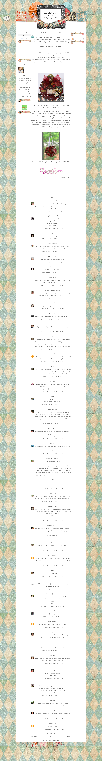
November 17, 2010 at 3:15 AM (53, 706)
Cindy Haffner (51, 233)
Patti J (51, 336)
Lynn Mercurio (51, 555)
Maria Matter (51, 683)
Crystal (25, 74)
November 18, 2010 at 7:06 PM (53, 718)
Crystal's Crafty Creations (50, 14)
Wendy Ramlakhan (51, 458)
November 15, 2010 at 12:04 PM (52, 319)
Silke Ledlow (51, 256)
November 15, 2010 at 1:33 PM (53, 404)
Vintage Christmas (36, 59)
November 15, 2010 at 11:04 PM (52, 616)
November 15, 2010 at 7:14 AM (53, 228)
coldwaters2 (51, 506)
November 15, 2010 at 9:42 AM (53, 272)
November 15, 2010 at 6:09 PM (53, 521)
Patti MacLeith (51, 711)
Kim (51, 668)
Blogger (80, 31)
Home (51, 736)
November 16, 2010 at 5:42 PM (53, 678)
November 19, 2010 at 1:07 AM (53, 729)
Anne (51, 700)
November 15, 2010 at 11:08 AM (52, 298)
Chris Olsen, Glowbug (51, 594)
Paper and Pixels (48, 42)
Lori (51, 303)
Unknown (51, 723)
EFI (51, 611)
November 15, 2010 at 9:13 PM (53, 565)
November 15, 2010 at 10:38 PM (52, 606)
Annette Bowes (51, 201)
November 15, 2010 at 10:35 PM (52, 589)
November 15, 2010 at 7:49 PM (53, 538)
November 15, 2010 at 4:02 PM (53, 439)
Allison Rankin (51, 621)
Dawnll (51, 381)
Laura (51, 570)
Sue (51, 396)
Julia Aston (51, 543)
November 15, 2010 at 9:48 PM (53, 576)
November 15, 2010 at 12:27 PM (52, 349)
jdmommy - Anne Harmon (51, 290)
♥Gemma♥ (51, 428)
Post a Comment (51, 733)
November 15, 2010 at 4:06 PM (53, 454)
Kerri (51, 655)
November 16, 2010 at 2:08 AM (53, 640)
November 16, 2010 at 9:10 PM (53, 695)
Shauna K (51, 313)
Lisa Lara (51, 493)
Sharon (51, 354)
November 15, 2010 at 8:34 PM (53, 551)
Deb (51, 366)
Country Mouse (51, 243)
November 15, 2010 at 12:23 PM (52, 332)
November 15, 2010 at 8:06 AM (53, 251)
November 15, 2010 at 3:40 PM (53, 424)
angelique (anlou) (51, 216)
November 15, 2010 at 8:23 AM (53, 262)
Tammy (51, 324)
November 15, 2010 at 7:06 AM (53, 211)
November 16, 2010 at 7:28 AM (53, 650)
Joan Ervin (51, 632)
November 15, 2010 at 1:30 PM (53, 391)
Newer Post (34, 736)
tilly (51, 443)
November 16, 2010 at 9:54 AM (53, 663)
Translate (26, 38)
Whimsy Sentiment (38, 57)
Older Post (68, 736)
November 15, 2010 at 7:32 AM (53, 239)
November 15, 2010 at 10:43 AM (52, 285)
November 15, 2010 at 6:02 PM (53, 501)
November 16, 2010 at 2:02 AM (53, 627)
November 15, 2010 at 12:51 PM (52, 377)
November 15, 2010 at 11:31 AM (52, 308)
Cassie (51, 267)
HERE (46, 46)
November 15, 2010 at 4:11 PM (53, 488)
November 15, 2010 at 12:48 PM (52, 362)
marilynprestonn (51, 525)
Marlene (51, 581)
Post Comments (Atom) (54, 740)
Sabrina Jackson (51, 409)
